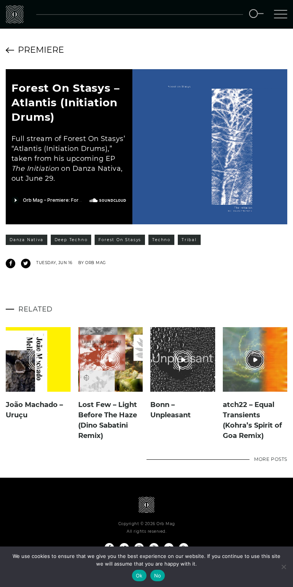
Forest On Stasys (119, 239)
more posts (270, 459)
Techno (161, 239)
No (157, 575)
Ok (139, 575)
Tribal (189, 239)
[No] (283, 567)
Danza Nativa (26, 239)
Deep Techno (71, 239)
